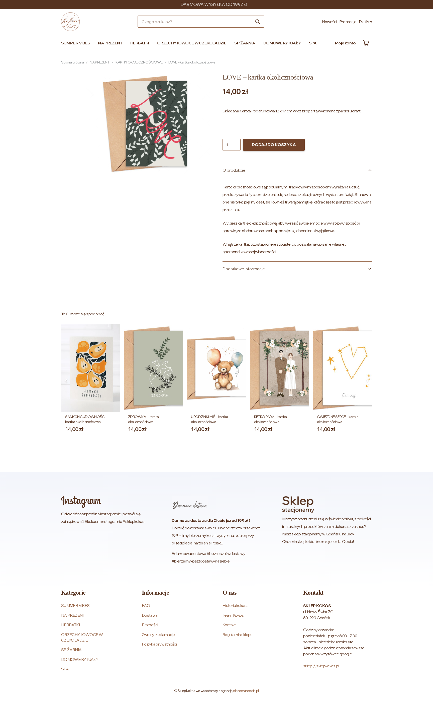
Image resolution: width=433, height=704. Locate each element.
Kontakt (229, 624)
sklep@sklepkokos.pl (321, 665)
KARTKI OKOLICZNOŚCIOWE (139, 62)
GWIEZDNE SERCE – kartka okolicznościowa (337, 419)
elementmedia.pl (246, 691)
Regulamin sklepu (238, 634)
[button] (92, 43)
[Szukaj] (257, 21)
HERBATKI (70, 624)
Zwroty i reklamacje (158, 634)
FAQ (146, 605)
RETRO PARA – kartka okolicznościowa (270, 419)
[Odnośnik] (106, 530)
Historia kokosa (235, 605)
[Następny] (367, 381)
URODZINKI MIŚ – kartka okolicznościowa (209, 419)
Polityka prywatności (159, 644)
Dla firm (365, 21)
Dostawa (150, 615)
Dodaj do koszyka (274, 144)
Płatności (150, 624)
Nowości (329, 21)
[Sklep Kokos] (70, 21)
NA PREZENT (100, 62)
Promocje (348, 21)
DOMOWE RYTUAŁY (79, 659)
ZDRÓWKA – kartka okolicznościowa (143, 419)
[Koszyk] (366, 43)
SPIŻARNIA (71, 649)
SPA (65, 668)
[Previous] (66, 381)
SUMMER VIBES (75, 605)
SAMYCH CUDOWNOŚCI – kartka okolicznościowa (86, 419)
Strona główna (72, 62)
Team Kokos (233, 615)
